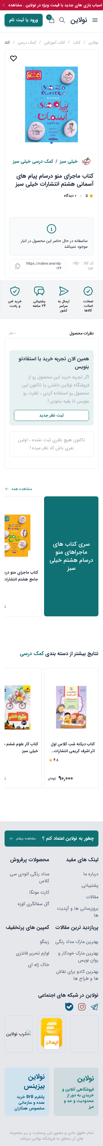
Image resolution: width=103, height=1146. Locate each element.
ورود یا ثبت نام (23, 20)
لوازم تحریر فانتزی (32, 953)
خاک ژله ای (38, 964)
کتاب (76, 42)
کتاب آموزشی (54, 42)
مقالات (92, 897)
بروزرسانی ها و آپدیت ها (77, 912)
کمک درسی (27, 42)
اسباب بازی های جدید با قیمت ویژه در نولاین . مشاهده (55, 5)
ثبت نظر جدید (51, 415)
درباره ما (90, 874)
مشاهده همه (21, 489)
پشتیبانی (90, 885)
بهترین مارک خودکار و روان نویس (78, 957)
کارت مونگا (39, 892)
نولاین (78, 20)
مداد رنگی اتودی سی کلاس (29, 877)
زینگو (44, 941)
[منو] (95, 20)
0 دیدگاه (70, 195)
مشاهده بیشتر (26, 838)
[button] (51, 143)
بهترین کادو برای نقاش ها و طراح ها (77, 975)
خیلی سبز (69, 161)
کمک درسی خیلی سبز (33, 161)
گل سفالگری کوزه (33, 904)
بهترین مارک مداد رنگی (76, 941)
